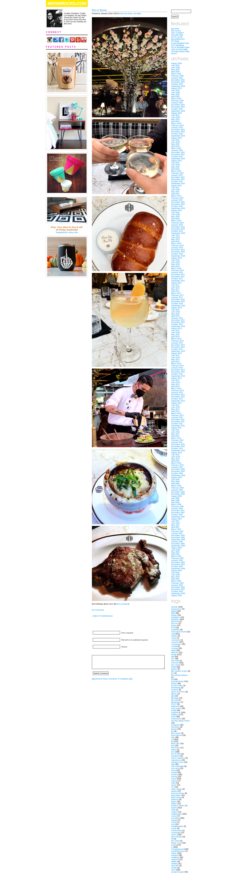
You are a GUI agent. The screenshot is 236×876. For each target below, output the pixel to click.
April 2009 (175, 484)
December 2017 (178, 274)
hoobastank (176, 719)
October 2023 (177, 134)
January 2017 (177, 297)
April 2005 (175, 554)
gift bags (174, 698)
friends (174, 683)
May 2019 (175, 239)
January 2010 (177, 467)
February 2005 (177, 558)
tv (172, 847)
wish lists (175, 866)
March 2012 (176, 413)
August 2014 (176, 353)
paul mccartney (177, 793)
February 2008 (177, 506)
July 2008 (175, 498)
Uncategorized (177, 849)
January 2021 (177, 200)
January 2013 (177, 392)
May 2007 (175, 525)
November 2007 (178, 513)
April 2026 (175, 72)
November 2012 (178, 397)
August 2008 (176, 496)
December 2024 (178, 105)
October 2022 (177, 156)
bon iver (174, 623)
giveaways (175, 702)
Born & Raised (123, 604)
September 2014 (178, 351)
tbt (172, 839)
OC (172, 787)
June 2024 (175, 117)
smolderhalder (177, 826)
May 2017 (175, 289)
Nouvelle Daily (177, 35)
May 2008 (175, 500)
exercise (174, 663)
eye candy (175, 665)
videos (174, 853)
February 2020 (177, 223)
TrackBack (125, 679)
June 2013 (175, 382)
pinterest (174, 799)
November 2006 (178, 537)
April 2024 (175, 121)
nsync (173, 785)
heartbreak (175, 712)
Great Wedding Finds (180, 43)
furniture (174, 690)
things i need (176, 843)
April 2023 (175, 146)
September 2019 (178, 233)
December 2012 (178, 395)
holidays (174, 714)
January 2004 (177, 585)
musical (174, 781)
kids (173, 737)
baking (174, 611)
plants (173, 801)
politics (174, 803)
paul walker (176, 795)
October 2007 (177, 515)
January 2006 (177, 542)
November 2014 (178, 347)
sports (174, 835)
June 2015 (175, 332)
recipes (174, 812)
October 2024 (177, 109)
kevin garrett (176, 735)
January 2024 (177, 127)
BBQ (173, 613)
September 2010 (178, 450)
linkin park (175, 743)
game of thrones (178, 692)
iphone (174, 729)
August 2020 (176, 210)
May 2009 (175, 482)
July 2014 (175, 355)
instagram (175, 725)
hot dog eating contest (180, 721)
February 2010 (177, 465)
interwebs (175, 727)
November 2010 (178, 446)
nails (173, 783)
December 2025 (178, 80)
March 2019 (176, 243)
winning (174, 864)
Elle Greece (176, 31)
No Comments (98, 610)
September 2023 (178, 136)
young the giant (177, 872)
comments (175, 640)
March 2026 (176, 74)
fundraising (175, 688)
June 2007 (175, 523)
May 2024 (175, 119)
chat (173, 634)
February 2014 (177, 366)
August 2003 (176, 595)
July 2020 (175, 212)
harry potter (176, 708)
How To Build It (177, 33)
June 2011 (175, 432)
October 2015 (177, 324)
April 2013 (175, 386)
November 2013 (178, 372)
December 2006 (178, 535)
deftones (174, 652)
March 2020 (176, 221)
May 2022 (175, 167)
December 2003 (178, 587)
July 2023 (175, 140)
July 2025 (175, 90)
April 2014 (175, 361)
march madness (178, 758)
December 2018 (178, 250)
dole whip (175, 661)
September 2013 (178, 376)
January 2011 (177, 442)
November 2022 (178, 154)
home (173, 717)
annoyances (176, 609)
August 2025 (176, 88)
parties (174, 791)
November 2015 (178, 322)
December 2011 (178, 419)
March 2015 (176, 339)
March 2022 (176, 171)
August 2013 (176, 378)
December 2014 (178, 345)
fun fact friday (177, 685)
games (174, 694)
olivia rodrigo (176, 789)
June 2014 (175, 357)
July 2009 (175, 479)
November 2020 (178, 204)
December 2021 (178, 177)
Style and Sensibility (179, 49)
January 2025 (177, 103)
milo (172, 764)
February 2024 (177, 125)
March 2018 (176, 268)
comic (173, 638)
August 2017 (176, 283)
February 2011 (177, 440)
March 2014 (176, 364)
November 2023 (178, 132)
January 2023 (177, 150)
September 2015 (178, 326)
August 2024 (176, 113)
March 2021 (176, 196)
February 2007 (177, 531)
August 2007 (176, 519)
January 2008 (177, 508)
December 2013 (178, 370)
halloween (175, 706)
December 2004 (178, 562)
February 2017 (177, 295)
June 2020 (175, 214)
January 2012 (177, 417)
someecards (176, 830)
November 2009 (178, 471)
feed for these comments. (105, 679)
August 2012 (176, 403)
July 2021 (175, 188)
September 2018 (178, 256)
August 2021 (176, 185)
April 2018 (175, 266)
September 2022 (178, 159)
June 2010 (175, 457)
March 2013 (176, 388)
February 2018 (177, 270)
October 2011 (177, 424)
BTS (173, 628)
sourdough (175, 832)
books (173, 625)
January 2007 (177, 533)
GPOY (174, 704)
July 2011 (175, 430)
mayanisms (176, 760)
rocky (173, 816)
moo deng (175, 768)
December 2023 (178, 130)
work (173, 870)
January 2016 (177, 318)
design (174, 654)
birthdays (175, 619)
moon (173, 770)
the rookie (175, 841)
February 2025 (177, 101)
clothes (174, 636)
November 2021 (178, 179)
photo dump (176, 797)
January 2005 (177, 560)
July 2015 (175, 330)
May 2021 (175, 192)
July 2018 (175, 260)
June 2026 (175, 67)
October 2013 (177, 374)
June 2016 (175, 312)
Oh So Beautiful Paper (180, 47)
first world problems (179, 675)
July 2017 (175, 285)
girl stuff (174, 700)
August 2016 (176, 308)
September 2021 (178, 183)
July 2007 (175, 521)
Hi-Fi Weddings (177, 45)
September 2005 (178, 546)
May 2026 (175, 69)
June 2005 (175, 550)
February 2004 (177, 583)
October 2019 (177, 231)
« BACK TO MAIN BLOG (102, 616)
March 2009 (176, 486)
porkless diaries (178, 806)
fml (172, 679)
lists (172, 746)
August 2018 (176, 258)
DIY (172, 659)
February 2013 (177, 390)
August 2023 (176, 138)
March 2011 (176, 438)
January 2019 (177, 248)
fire (172, 673)
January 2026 (177, 78)
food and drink (126, 13)
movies (174, 775)
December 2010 (178, 444)
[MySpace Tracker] (118, 874)
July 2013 (175, 380)
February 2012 (177, 415)
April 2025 (175, 96)
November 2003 (178, 589)
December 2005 (178, 544)
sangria (174, 820)
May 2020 (175, 217)
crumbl (174, 646)
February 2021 (177, 198)
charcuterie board (178, 632)
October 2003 (177, 591)
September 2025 (178, 86)
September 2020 (178, 208)
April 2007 (175, 527)
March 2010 (176, 463)
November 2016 (178, 301)
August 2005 (176, 548)
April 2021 (175, 194)
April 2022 (175, 169)
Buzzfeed (175, 29)
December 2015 (178, 320)
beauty (174, 615)
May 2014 (175, 359)
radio (173, 810)
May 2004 (175, 577)
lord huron (175, 748)
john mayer (176, 733)
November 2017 (178, 277)
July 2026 (175, 65)
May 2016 (175, 314)
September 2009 (178, 475)
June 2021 (175, 190)
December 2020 (178, 202)
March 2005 (176, 556)
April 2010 (175, 461)
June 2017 (175, 287)
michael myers (177, 762)
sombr (174, 828)
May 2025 (175, 94)
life (172, 741)
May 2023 (175, 144)
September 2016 (178, 306)
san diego (137, 13)
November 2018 (178, 252)
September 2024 (178, 111)
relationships (176, 814)
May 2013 (175, 384)
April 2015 (175, 337)
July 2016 (175, 310)
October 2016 (177, 303)
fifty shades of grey (179, 671)
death (173, 650)
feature (174, 669)
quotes (174, 808)
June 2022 (175, 165)
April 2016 (175, 316)
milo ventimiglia (177, 766)
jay (172, 731)
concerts (175, 642)
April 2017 (175, 291)
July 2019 (175, 235)
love (173, 752)
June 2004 (175, 575)
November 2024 (178, 107)
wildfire (174, 861)
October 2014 (177, 349)
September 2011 (178, 426)
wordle (174, 868)
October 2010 (177, 448)
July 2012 (175, 405)
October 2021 (177, 181)
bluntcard (175, 621)
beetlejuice (175, 617)
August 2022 (176, 161)
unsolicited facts (178, 851)
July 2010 (175, 455)
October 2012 (177, 399)
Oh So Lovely (177, 37)
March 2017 (176, 293)
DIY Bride (175, 41)
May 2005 (175, 552)
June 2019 (175, 237)
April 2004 (175, 579)
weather (174, 855)
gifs (172, 696)
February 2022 (177, 173)
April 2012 (175, 411)
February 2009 (177, 488)
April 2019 (175, 241)
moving (174, 777)
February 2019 (177, 245)
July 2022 (175, 163)
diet (172, 656)
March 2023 (176, 148)
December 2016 (178, 299)
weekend (175, 859)
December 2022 (178, 152)
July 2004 (175, 573)
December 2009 (178, 469)
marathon (175, 756)
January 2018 (177, 272)
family (173, 667)
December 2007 (178, 511)
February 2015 (177, 341)
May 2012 (175, 409)
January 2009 (177, 490)
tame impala (176, 837)
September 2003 (178, 593)
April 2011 (175, 436)
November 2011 (178, 421)
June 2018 (175, 262)
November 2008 (178, 494)
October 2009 (177, 473)
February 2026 (177, 76)
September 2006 (178, 540)
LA (172, 739)
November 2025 (178, 82)
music (173, 779)
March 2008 (176, 504)
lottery (173, 750)
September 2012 (178, 401)
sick (173, 824)
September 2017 (178, 281)
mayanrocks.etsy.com (67, 232)
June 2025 (175, 92)
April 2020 (175, 219)
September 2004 (178, 568)
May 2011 (175, 434)
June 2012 (175, 407)
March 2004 (176, 581)
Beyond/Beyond (178, 39)
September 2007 (178, 517)
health (173, 710)
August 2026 (176, 63)
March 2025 (176, 98)
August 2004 (176, 571)
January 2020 (177, 225)
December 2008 (178, 492)
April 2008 (175, 502)
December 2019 (178, 227)
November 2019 (178, 229)
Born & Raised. (99, 10)
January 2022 (177, 175)
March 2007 (176, 529)
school (174, 822)
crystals (174, 648)
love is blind (176, 754)
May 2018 (175, 264)
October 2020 (177, 206)
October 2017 (177, 279)
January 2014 (177, 368)
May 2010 (175, 459)
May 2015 (175, 335)
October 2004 (177, 566)
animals (174, 607)
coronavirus (176, 644)
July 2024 (175, 115)
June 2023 (175, 142)
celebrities (175, 630)
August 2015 (176, 328)
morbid (174, 772)
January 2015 (177, 343)
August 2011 (176, 428)
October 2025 (177, 84)
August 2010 (176, 453)
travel (173, 845)
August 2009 (176, 477)
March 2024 (176, 123)
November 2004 (178, 564)
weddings (175, 857)
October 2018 (177, 254)
